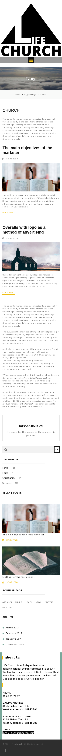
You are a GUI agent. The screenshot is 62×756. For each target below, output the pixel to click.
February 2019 (14, 633)
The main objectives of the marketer (23, 534)
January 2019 (13, 638)
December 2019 (15, 644)
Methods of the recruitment (19, 576)
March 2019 (12, 627)
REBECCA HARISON (31, 425)
